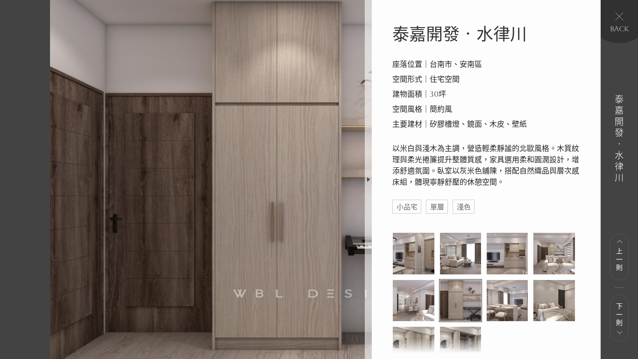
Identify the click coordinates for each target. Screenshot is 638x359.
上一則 (619, 260)
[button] (61, 169)
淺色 (464, 207)
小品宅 (407, 207)
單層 (437, 207)
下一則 (619, 315)
